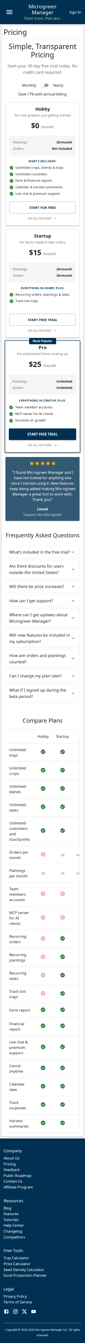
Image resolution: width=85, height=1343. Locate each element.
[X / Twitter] (24, 1312)
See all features (40, 218)
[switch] (42, 85)
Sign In (75, 12)
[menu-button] (9, 12)
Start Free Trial (42, 319)
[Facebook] (6, 1312)
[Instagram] (15, 1312)
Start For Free (42, 207)
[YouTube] (33, 1312)
